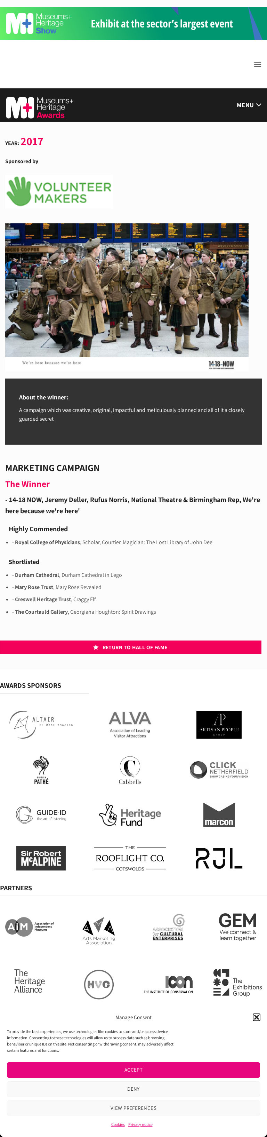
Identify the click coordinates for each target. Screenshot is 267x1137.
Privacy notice (140, 1124)
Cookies (118, 1124)
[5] (133, 22)
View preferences (133, 1108)
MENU (245, 105)
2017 (32, 141)
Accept (133, 1069)
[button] (256, 1017)
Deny (133, 1089)
